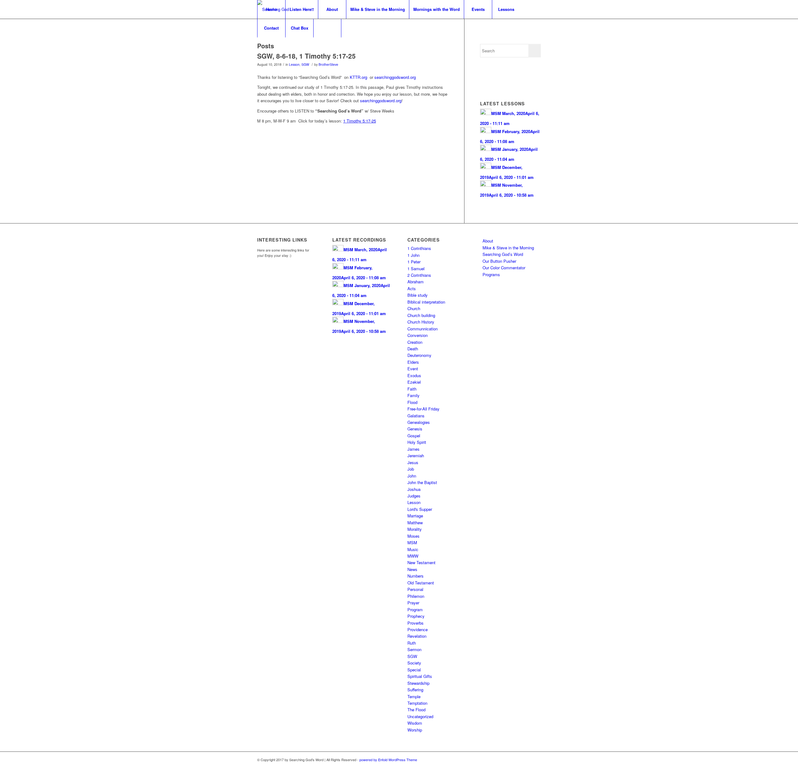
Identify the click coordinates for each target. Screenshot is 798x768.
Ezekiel (414, 382)
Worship (414, 730)
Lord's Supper (419, 509)
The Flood (416, 710)
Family (413, 395)
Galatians (416, 416)
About (488, 241)
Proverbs (415, 623)
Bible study (417, 295)
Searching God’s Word (503, 254)
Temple (414, 696)
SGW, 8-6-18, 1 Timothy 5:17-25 (306, 55)
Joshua (414, 489)
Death (412, 349)
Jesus (412, 462)
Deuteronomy (419, 355)
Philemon (415, 596)
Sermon (414, 649)
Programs (491, 274)
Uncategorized (420, 716)
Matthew (415, 523)
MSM (412, 542)
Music (412, 549)
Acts (411, 288)
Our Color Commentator (504, 268)
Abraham (415, 282)
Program (415, 609)
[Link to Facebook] (526, 759)
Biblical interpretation (426, 302)
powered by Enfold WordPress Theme (388, 759)
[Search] (327, 28)
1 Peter (414, 262)
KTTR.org (358, 77)
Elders (413, 362)
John (411, 476)
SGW (305, 64)
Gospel (413, 436)
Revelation (416, 636)
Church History (420, 322)
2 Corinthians (419, 275)
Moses (413, 536)
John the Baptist (422, 482)
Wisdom (414, 723)
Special (414, 670)
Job (410, 469)
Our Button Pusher (499, 261)
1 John (413, 255)
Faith (411, 389)
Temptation (417, 703)
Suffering (415, 690)
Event (412, 369)
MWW (412, 556)
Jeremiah (415, 455)
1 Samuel (416, 268)
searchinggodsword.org (395, 77)
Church (413, 308)
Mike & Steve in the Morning (508, 248)
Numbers (415, 576)
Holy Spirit (416, 442)
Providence (417, 629)
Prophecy (416, 616)
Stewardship (418, 683)
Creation (414, 342)
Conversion (417, 335)
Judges (414, 496)
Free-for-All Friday (423, 409)
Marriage (415, 516)
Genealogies (418, 422)
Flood (412, 402)
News (412, 569)
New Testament (421, 562)
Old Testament (420, 583)
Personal (415, 589)
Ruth (411, 643)
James (413, 449)
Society (414, 663)
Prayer (413, 603)
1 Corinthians (419, 248)
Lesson (294, 64)
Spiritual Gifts (419, 676)
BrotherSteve (328, 64)
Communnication (422, 329)
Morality (414, 529)
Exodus (414, 375)
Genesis (414, 429)
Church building (421, 315)
